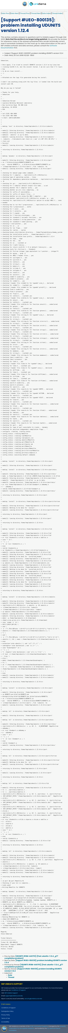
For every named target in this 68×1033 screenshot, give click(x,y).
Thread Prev (25, 13)
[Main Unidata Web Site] (34, 4)
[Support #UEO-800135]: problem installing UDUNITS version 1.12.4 (35, 961)
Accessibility (5, 1022)
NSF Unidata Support (11, 993)
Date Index (46, 13)
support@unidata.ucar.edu (14, 996)
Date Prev (5, 13)
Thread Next (36, 13)
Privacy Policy (5, 1015)
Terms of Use (5, 1018)
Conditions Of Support (18, 990)
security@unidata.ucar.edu (33, 999)
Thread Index (57, 13)
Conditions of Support (8, 1008)
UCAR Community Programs (39, 1026)
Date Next (15, 13)
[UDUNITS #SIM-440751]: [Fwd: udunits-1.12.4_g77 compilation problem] (31, 957)
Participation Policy (7, 1011)
